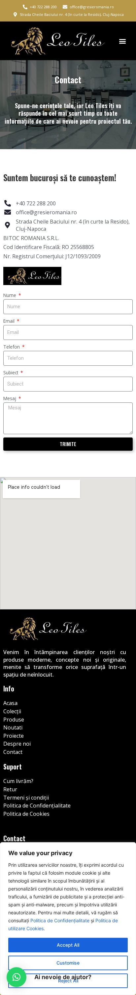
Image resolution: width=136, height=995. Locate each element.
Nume (10, 295)
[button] (122, 40)
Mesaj (10, 398)
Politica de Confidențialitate (59, 920)
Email (9, 321)
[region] (68, 918)
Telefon (12, 347)
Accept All (68, 945)
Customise (68, 963)
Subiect (11, 372)
